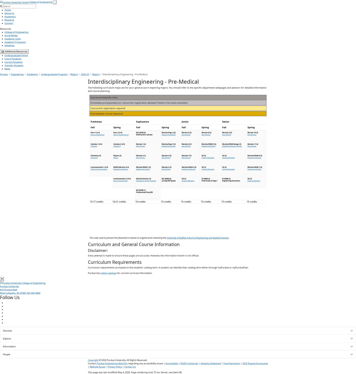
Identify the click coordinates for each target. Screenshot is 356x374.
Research (9, 20)
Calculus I (94, 146)
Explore (7, 338)
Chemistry (94, 158)
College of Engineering (41, 2)
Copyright (93, 360)
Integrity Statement (211, 363)
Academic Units (12, 38)
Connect (8, 23)
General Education (188, 181)
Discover (7, 330)
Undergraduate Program (54, 74)
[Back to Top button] (2, 279)
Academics (10, 16)
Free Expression (231, 363)
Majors (74, 74)
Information (9, 346)
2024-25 (85, 74)
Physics (115, 158)
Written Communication (99, 169)
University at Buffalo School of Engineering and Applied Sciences (198, 237)
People (6, 354)
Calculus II (117, 146)
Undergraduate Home (16, 55)
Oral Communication (120, 181)
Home (7, 10)
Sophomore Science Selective (146, 181)
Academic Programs (15, 42)
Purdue (4, 74)
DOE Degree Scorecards (255, 363)
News (7, 68)
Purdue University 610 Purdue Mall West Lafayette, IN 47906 (13, 290)
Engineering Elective (143, 169)
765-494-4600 (33, 293)
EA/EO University (189, 363)
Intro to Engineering (97, 135)
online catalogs (109, 273)
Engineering (17, 74)
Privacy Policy (115, 366)
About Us (9, 13)
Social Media (11, 35)
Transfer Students (13, 65)
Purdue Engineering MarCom (112, 363)
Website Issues (97, 366)
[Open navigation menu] (54, 2)
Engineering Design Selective (232, 146)
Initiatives (9, 45)
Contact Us (130, 366)
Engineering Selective (120, 169)
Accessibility (171, 363)
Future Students (12, 58)
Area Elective (140, 146)
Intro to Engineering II (120, 135)
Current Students (13, 62)
